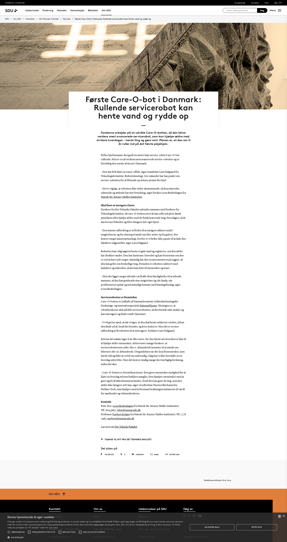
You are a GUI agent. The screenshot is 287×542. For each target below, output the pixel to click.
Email (156, 454)
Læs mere (53, 527)
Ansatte (255, 2)
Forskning (47, 10)
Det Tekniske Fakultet (49, 19)
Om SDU (106, 10)
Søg (262, 10)
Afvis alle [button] (257, 527)
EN (280, 2)
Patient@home (148, 305)
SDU (7, 19)
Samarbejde (77, 10)
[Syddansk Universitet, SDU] (11, 10)
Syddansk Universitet (15, 2)
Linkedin (140, 454)
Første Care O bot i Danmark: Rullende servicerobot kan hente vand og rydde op (113, 19)
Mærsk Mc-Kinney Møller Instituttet (121, 197)
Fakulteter (30, 19)
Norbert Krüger (121, 414)
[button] (9, 532)
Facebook (109, 454)
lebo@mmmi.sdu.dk (129, 410)
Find (266, 2)
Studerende (240, 2)
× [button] (284, 516)
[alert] (143, 527)
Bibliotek (93, 10)
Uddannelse (32, 10)
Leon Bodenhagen (123, 406)
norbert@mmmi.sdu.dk (120, 418)
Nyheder (62, 10)
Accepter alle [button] (212, 527)
